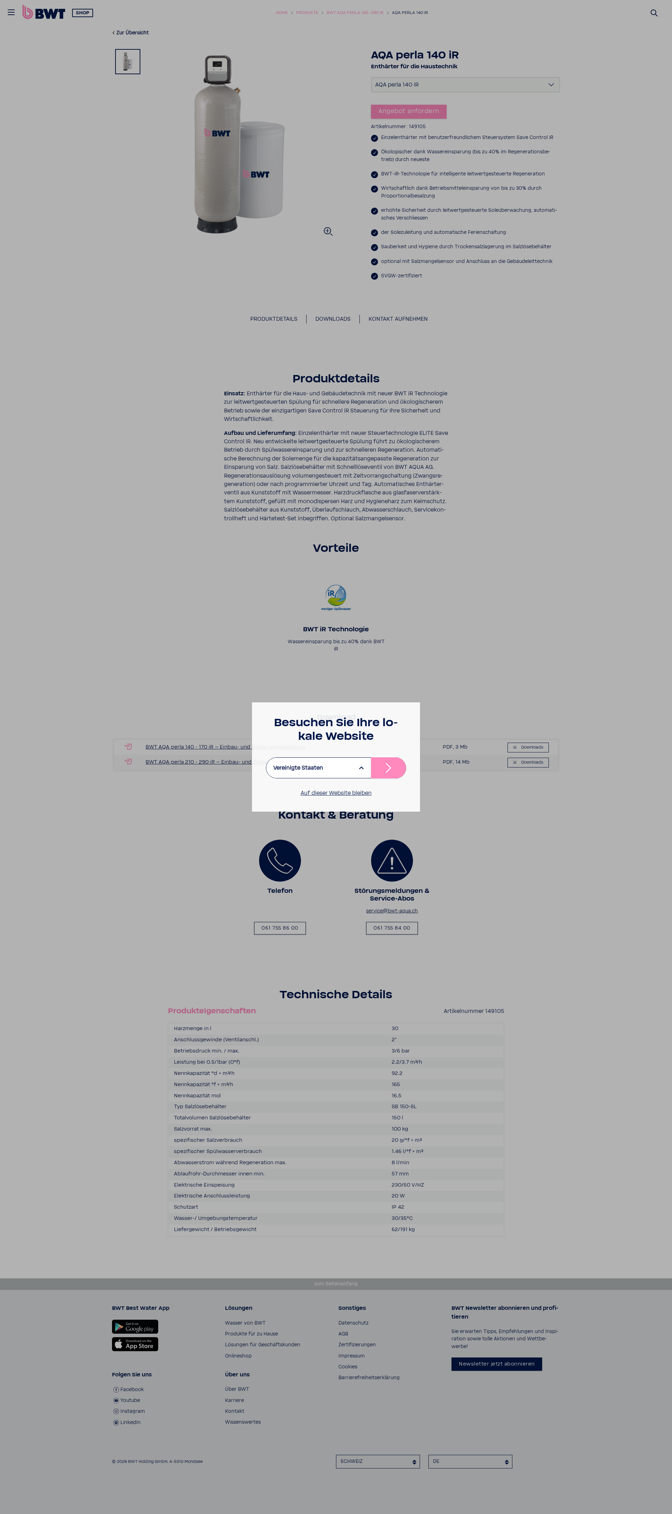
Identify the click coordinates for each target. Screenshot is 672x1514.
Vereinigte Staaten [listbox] (298, 768)
